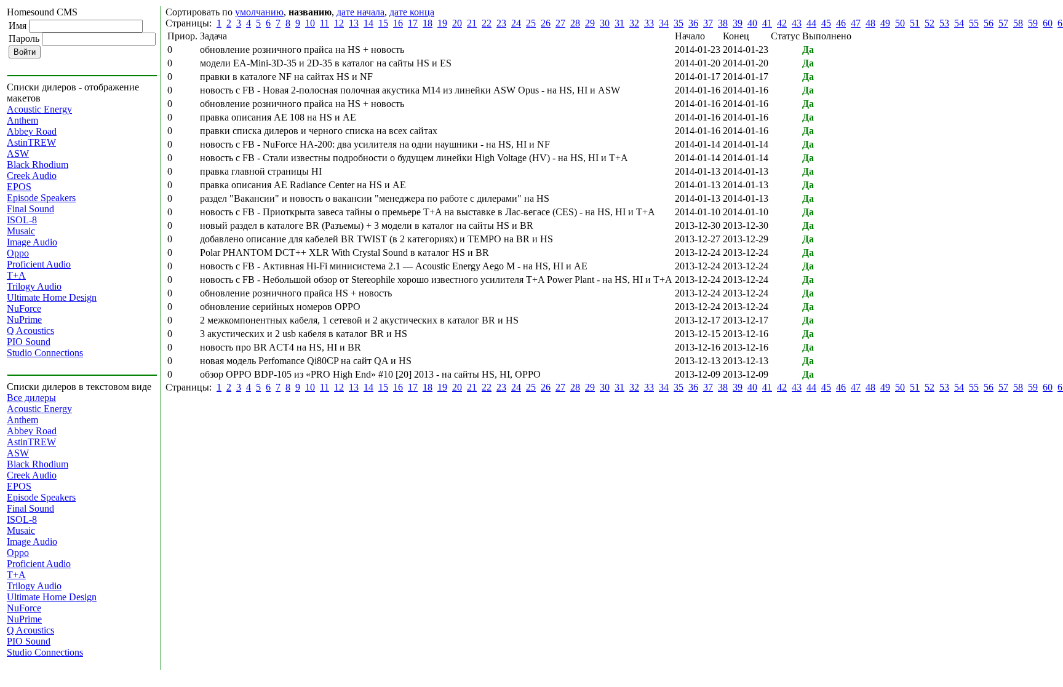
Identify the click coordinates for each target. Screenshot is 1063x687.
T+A (16, 275)
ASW (18, 153)
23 (501, 23)
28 (575, 23)
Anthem (22, 120)
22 (487, 23)
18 (427, 23)
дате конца (411, 12)
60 (1048, 23)
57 (1003, 23)
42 (782, 23)
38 (723, 23)
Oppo (18, 253)
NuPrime (24, 319)
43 (797, 23)
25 (531, 23)
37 (708, 23)
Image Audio (32, 242)
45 (826, 23)
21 (472, 23)
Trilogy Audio (34, 286)
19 (442, 23)
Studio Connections (45, 352)
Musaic (21, 231)
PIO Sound (28, 341)
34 (664, 23)
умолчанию (259, 12)
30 (605, 23)
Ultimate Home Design (52, 297)
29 (590, 23)
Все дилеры (31, 397)
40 (752, 23)
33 (649, 23)
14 (368, 23)
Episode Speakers (41, 198)
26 (546, 23)
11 (324, 23)
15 (383, 23)
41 (767, 23)
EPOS (19, 186)
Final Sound (30, 209)
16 (398, 23)
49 (885, 23)
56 (988, 23)
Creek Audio (32, 175)
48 (870, 23)
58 (1018, 23)
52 (929, 23)
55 (974, 23)
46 (841, 23)
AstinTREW (31, 142)
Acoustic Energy (39, 109)
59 (1033, 23)
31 (619, 23)
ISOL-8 (22, 220)
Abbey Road (32, 131)
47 (856, 23)
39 (738, 23)
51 (915, 23)
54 (959, 23)
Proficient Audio (39, 264)
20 (457, 23)
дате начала (360, 12)
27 (560, 23)
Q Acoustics (30, 330)
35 (678, 23)
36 (693, 23)
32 (634, 23)
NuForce (24, 308)
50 (900, 23)
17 (413, 23)
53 (944, 23)
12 (339, 23)
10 (310, 23)
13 (354, 23)
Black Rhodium (37, 164)
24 (516, 23)
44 (811, 23)
